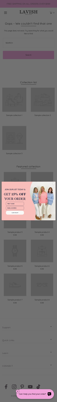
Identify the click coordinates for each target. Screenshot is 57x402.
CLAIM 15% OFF (15, 212)
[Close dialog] (53, 183)
